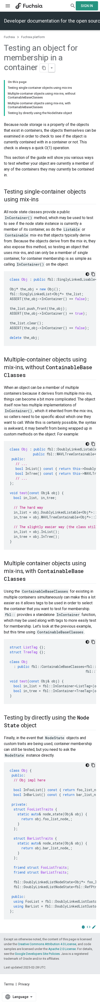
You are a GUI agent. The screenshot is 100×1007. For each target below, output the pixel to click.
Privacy (24, 984)
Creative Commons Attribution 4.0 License (47, 944)
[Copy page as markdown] (44, 68)
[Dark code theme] (87, 274)
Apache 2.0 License (62, 949)
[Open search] (73, 6)
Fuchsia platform (33, 37)
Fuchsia (9, 37)
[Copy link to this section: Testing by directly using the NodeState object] (41, 726)
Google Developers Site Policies (37, 954)
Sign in (87, 6)
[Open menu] (8, 6)
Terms (9, 984)
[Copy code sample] (93, 274)
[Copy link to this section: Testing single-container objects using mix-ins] (43, 200)
